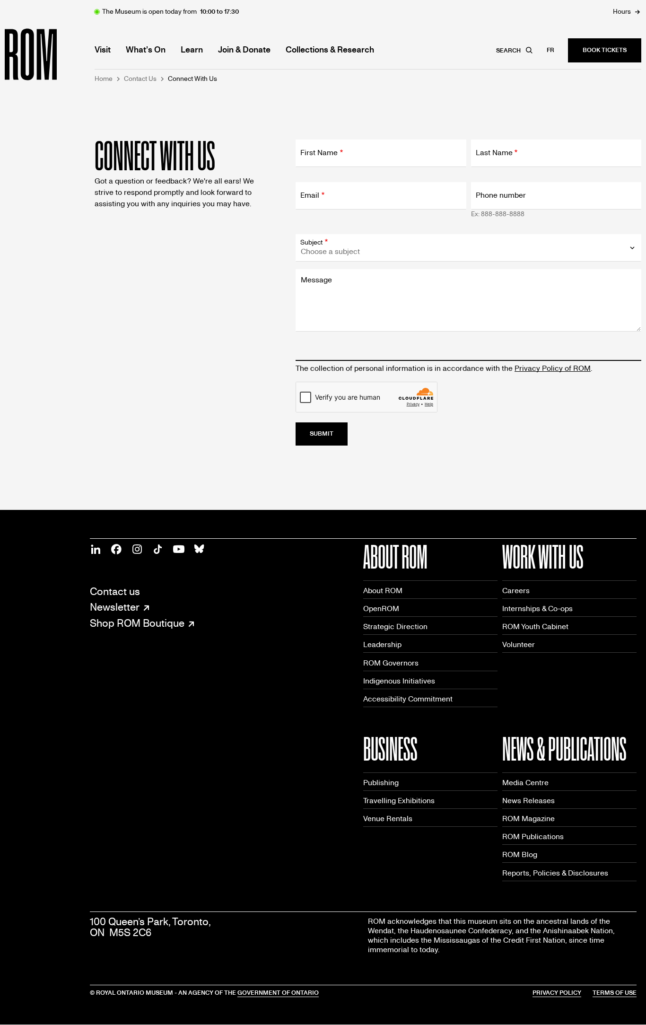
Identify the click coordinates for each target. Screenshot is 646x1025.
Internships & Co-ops (537, 608)
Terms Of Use (615, 993)
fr (550, 50)
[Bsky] (199, 549)
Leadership (382, 644)
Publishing (381, 782)
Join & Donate (244, 50)
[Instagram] (137, 549)
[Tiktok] (158, 549)
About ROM (382, 590)
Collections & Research (330, 50)
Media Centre (525, 782)
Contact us (115, 592)
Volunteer (518, 644)
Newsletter (115, 607)
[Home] (52, 54)
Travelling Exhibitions (399, 800)
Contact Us (140, 79)
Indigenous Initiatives (399, 680)
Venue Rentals (387, 818)
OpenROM (381, 608)
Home (104, 79)
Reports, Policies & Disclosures (555, 872)
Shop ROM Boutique (137, 624)
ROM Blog (519, 854)
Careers (516, 590)
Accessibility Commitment (408, 698)
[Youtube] (178, 549)
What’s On (146, 50)
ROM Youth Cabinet (535, 626)
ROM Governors (391, 662)
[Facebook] (116, 549)
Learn (192, 50)
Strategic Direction (395, 626)
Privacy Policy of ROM (553, 368)
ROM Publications (533, 836)
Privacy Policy (557, 993)
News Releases (528, 800)
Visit (103, 50)
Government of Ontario (278, 993)
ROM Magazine (528, 818)
